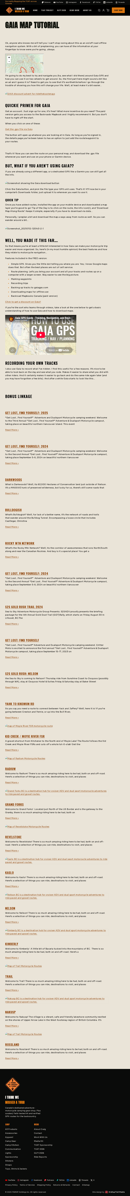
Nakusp (10, 1012)
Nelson (10, 908)
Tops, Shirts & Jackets (16, 1169)
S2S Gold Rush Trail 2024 (24, 606)
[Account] (103, 10)
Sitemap (86, 1185)
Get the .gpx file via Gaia (18, 129)
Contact (38, 1133)
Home (35, 10)
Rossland (12, 1044)
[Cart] (108, 10)
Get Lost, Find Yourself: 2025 (26, 412)
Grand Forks (14, 804)
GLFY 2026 (61, 10)
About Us (87, 10)
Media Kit (38, 1141)
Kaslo (9, 872)
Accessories (11, 1133)
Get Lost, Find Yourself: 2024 (26, 446)
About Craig (40, 1129)
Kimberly (11, 944)
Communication (13, 1149)
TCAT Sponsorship (43, 1145)
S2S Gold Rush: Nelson (21, 673)
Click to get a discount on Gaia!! (23, 302)
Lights (8, 1153)
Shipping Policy (44, 1185)
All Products (11, 1129)
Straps (8, 1165)
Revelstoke (13, 837)
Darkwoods (13, 479)
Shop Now (118, 10)
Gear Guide (74, 10)
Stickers (9, 1161)
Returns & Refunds (61, 1185)
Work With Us (40, 1137)
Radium (10, 768)
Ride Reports (40, 1157)
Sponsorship (11, 1157)
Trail (9, 976)
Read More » (12, 430)
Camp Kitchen (12, 1145)
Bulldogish (13, 509)
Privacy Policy (11, 1185)
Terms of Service (27, 1185)
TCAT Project (47, 10)
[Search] (99, 10)
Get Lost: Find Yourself (22, 640)
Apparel (9, 1137)
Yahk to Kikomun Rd (19, 703)
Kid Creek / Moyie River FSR (25, 736)
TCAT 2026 (39, 1149)
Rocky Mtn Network (19, 543)
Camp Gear (10, 1141)
